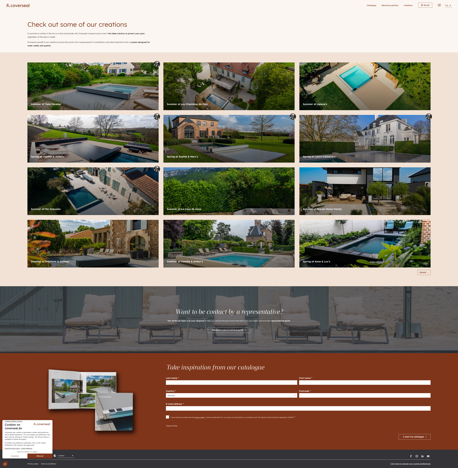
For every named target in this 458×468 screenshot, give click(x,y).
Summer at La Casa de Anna (184, 209)
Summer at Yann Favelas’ (46, 104)
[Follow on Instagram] (416, 456)
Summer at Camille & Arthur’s (185, 261)
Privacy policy (32, 464)
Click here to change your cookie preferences (410, 464)
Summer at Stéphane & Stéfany (50, 261)
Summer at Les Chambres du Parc (187, 104)
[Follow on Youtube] (428, 456)
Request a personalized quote (227, 330)
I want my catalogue (413, 436)
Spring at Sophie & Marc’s (182, 156)
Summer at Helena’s (315, 104)
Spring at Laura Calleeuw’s (319, 156)
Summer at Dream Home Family (322, 209)
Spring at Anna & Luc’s (316, 261)
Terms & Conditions (48, 464)
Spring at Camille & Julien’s (47, 156)
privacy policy (200, 417)
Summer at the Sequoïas (46, 209)
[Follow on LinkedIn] (422, 456)
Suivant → (424, 272)
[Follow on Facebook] (411, 456)
